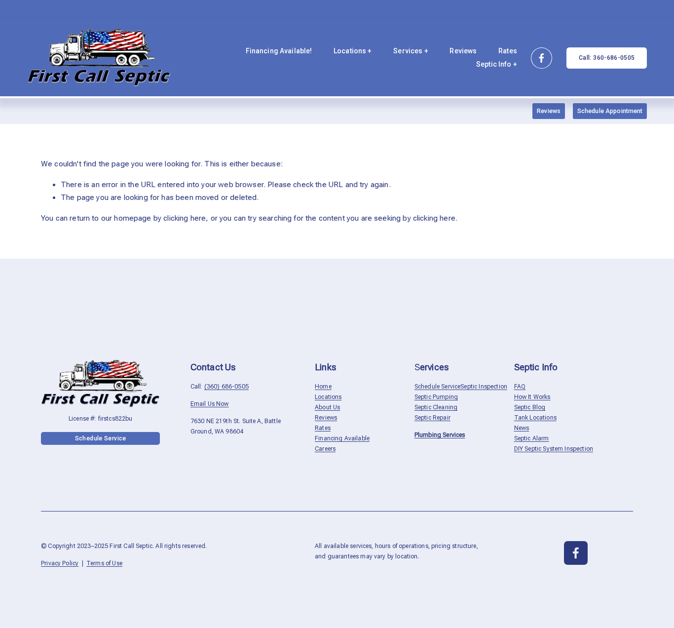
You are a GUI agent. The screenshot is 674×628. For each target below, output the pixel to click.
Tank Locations (535, 417)
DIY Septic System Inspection (553, 448)
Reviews (463, 51)
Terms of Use (104, 563)
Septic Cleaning (435, 407)
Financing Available (342, 438)
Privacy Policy (59, 563)
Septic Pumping (436, 396)
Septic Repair (432, 417)
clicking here (184, 218)
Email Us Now (209, 403)
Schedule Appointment (610, 111)
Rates (507, 51)
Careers (325, 448)
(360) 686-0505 (226, 386)
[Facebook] (541, 58)
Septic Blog (530, 407)
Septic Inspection (483, 386)
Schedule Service (100, 438)
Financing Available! (279, 51)
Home (323, 386)
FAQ (519, 386)
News (521, 428)
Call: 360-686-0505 (607, 57)
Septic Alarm (531, 438)
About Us (327, 407)
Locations (328, 396)
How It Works (532, 396)
